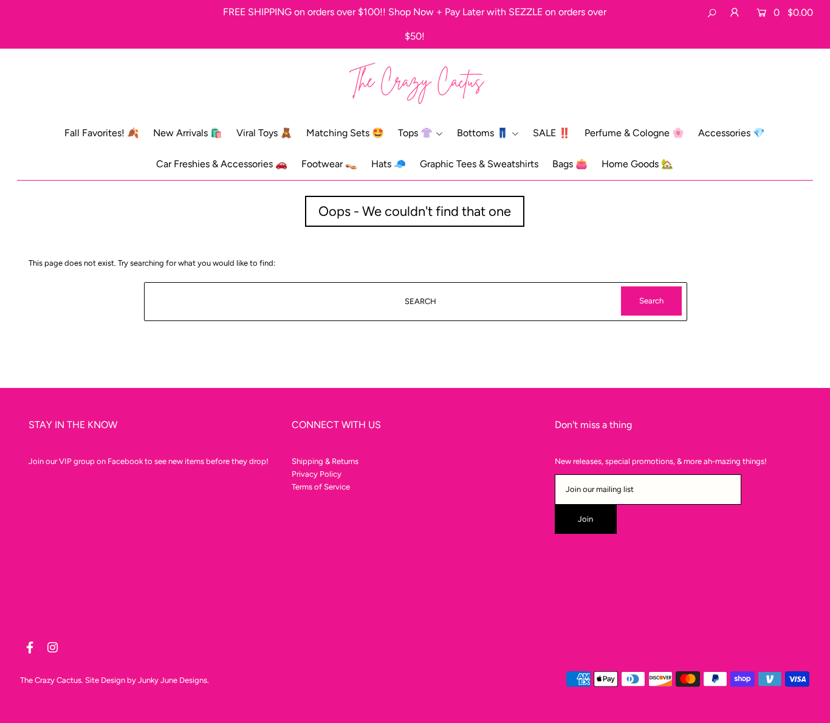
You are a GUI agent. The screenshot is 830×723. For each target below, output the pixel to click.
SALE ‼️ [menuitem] (552, 133)
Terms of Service (321, 486)
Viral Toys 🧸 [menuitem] (264, 133)
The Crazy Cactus (50, 680)
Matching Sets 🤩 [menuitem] (345, 133)
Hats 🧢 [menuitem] (388, 164)
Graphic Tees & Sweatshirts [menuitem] (479, 164)
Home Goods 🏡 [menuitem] (637, 164)
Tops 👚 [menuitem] (415, 133)
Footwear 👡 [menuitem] (329, 164)
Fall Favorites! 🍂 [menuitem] (101, 133)
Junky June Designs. (173, 680)
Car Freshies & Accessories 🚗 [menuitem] (221, 164)
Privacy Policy (316, 474)
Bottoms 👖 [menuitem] (483, 133)
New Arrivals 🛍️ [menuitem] (187, 133)
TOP (809, 709)
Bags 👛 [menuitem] (570, 164)
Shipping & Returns (325, 461)
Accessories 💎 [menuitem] (731, 133)
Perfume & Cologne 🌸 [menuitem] (634, 133)
